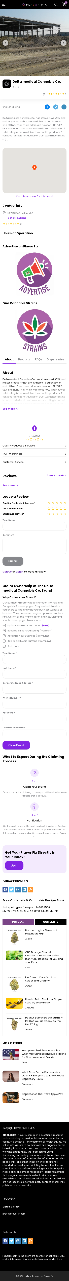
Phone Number (12, 697)
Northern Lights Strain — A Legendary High (41, 931)
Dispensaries (55, 359)
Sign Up (7, 571)
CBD (27, 967)
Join (14, 865)
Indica (28, 985)
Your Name (9, 520)
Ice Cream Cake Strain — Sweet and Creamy (40, 978)
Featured (29, 1007)
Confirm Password (14, 727)
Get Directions (17, 218)
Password (9, 712)
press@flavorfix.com (14, 1213)
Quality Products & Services (19, 503)
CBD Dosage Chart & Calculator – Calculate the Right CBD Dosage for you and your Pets (44, 957)
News (24, 1062)
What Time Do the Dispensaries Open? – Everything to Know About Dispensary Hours (43, 1076)
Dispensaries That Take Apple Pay (42, 1094)
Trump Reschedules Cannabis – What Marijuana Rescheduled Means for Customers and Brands (44, 1054)
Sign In (19, 571)
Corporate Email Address (18, 683)
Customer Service (13, 513)
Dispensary (27, 1084)
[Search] (56, 4)
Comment (8, 535)
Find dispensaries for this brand (34, 196)
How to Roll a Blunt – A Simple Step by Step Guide (43, 1000)
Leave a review (56, 475)
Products (24, 359)
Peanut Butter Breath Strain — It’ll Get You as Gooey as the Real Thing (44, 1021)
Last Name (9, 668)
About (9, 359)
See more (9, 408)
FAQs (38, 359)
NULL (15, 389)
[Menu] (4, 4)
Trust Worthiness (13, 508)
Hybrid (28, 938)
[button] (5, 43)
